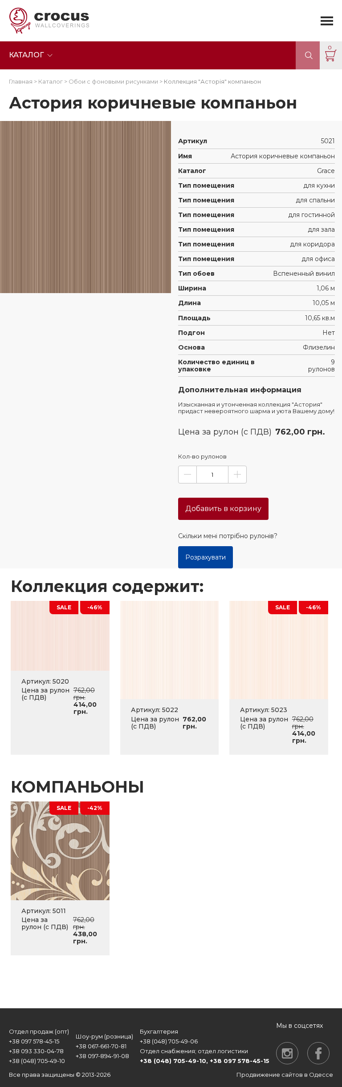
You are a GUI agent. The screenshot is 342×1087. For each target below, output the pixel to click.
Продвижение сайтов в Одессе (284, 1074)
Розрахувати (205, 557)
